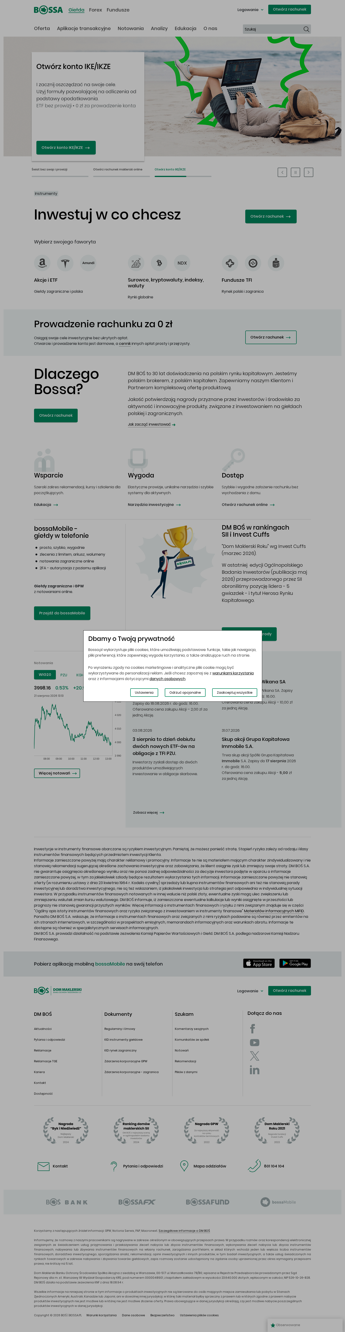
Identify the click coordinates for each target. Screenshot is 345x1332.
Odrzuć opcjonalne (185, 692)
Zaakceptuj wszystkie (235, 692)
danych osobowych (167, 678)
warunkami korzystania (233, 673)
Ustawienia (144, 692)
